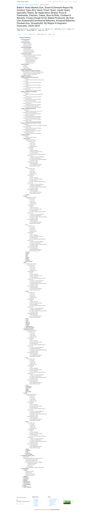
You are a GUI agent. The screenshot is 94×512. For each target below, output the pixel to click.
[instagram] (17, 503)
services (36, 501)
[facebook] (23, 503)
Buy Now (50, 34)
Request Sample (40, 34)
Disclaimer (52, 503)
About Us (36, 499)
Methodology (31, 34)
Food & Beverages (24, 4)
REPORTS (36, 500)
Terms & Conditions (54, 499)
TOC (25, 34)
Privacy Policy (53, 500)
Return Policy (52, 501)
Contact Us (74, 1)
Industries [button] (61, 1)
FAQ (51, 505)
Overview (20, 34)
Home (50, 1)
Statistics (36, 505)
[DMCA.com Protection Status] (67, 502)
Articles (69, 1)
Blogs (66, 1)
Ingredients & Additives (34, 4)
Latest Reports (55, 1)
